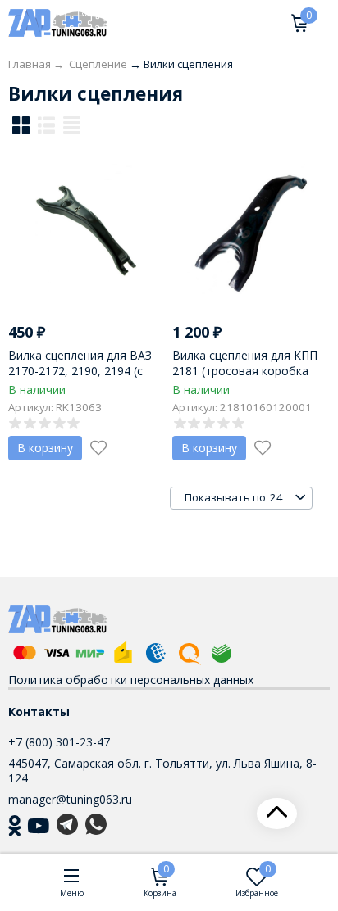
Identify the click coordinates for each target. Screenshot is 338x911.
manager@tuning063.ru (70, 799)
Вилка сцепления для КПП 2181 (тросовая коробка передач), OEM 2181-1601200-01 (244, 377)
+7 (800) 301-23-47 (59, 742)
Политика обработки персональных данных (131, 679)
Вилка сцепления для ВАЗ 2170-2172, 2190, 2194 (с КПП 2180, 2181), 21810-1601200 (80, 377)
